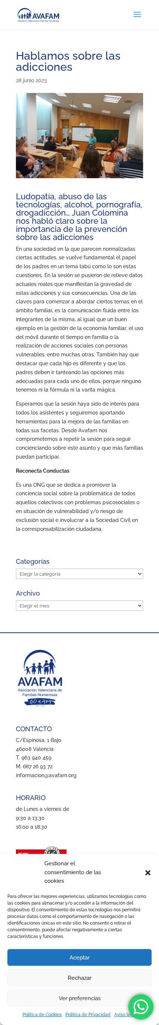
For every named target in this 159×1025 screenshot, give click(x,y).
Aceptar (79, 957)
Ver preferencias (80, 998)
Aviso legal (125, 1014)
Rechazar (79, 978)
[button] (148, 872)
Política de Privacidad (88, 1014)
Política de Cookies (42, 1014)
